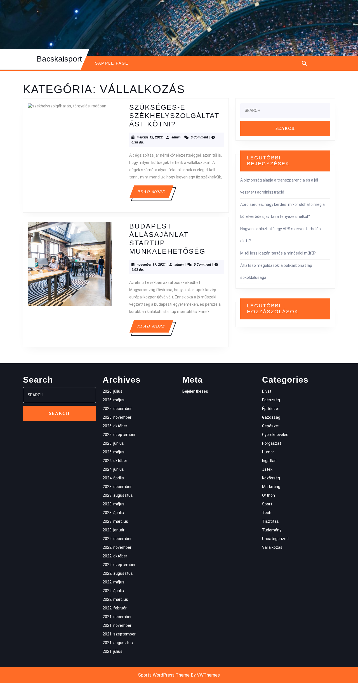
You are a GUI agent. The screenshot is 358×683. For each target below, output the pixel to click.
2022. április (113, 590)
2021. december (117, 616)
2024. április (113, 478)
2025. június (113, 443)
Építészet (271, 408)
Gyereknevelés (275, 434)
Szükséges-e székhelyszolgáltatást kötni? (174, 115)
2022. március (115, 599)
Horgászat (271, 443)
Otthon (268, 495)
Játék (267, 469)
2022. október (115, 556)
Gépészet (271, 426)
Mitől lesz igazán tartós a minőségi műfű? (278, 253)
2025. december (117, 408)
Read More (155, 193)
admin (176, 137)
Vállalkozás (272, 547)
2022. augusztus (118, 573)
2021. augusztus (118, 642)
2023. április (113, 512)
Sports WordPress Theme (164, 675)
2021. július (113, 651)
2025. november (117, 417)
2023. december (117, 486)
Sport (267, 504)
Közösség (271, 478)
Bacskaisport (59, 59)
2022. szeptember (119, 564)
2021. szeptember (119, 634)
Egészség (271, 400)
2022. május (113, 582)
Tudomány (271, 530)
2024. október (115, 460)
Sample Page (111, 63)
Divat (266, 391)
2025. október (115, 426)
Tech (266, 512)
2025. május (113, 452)
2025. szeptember (119, 434)
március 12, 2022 (150, 137)
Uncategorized (275, 538)
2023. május (113, 504)
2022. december (117, 538)
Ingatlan (269, 460)
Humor (268, 452)
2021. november (117, 625)
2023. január (113, 530)
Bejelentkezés (195, 391)
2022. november (117, 547)
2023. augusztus (118, 495)
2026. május (113, 400)
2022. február (115, 608)
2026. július (113, 391)
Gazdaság (271, 417)
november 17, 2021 (151, 265)
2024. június (113, 469)
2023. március (115, 521)
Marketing (271, 486)
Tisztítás (270, 521)
